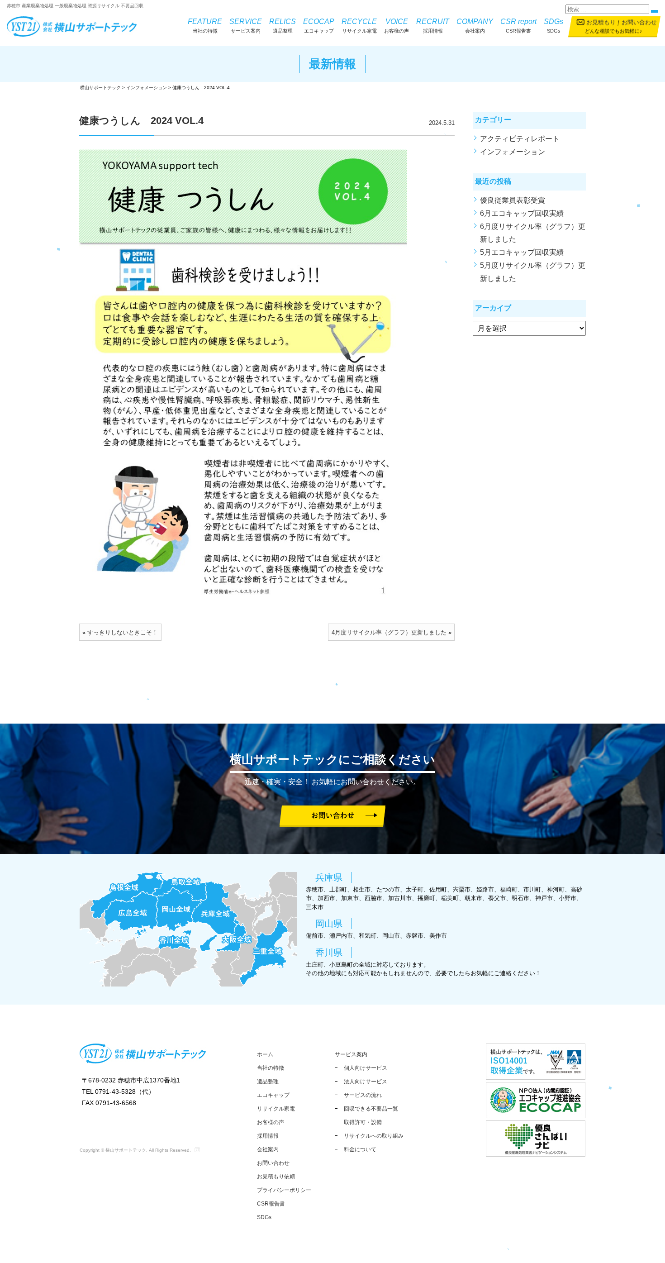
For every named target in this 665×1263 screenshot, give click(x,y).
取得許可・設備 (363, 1122)
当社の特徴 (205, 25)
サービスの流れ (363, 1095)
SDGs (553, 25)
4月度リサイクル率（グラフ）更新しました (389, 632)
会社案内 (474, 25)
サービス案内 (245, 25)
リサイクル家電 (359, 25)
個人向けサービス (365, 1068)
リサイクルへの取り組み (374, 1136)
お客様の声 (396, 25)
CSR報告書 (518, 25)
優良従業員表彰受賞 (516, 200)
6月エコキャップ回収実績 (522, 213)
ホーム (265, 1054)
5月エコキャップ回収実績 (522, 252)
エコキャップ (318, 25)
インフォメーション (512, 152)
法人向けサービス (365, 1081)
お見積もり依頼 (276, 1176)
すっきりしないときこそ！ (122, 632)
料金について (360, 1149)
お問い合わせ (638, 22)
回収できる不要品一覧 (371, 1109)
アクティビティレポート (520, 139)
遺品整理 (282, 25)
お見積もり (600, 22)
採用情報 (432, 25)
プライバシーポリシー (284, 1190)
